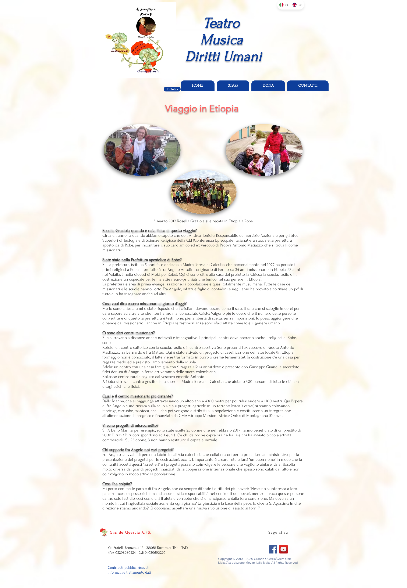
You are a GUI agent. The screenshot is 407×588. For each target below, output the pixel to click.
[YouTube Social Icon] (283, 549)
